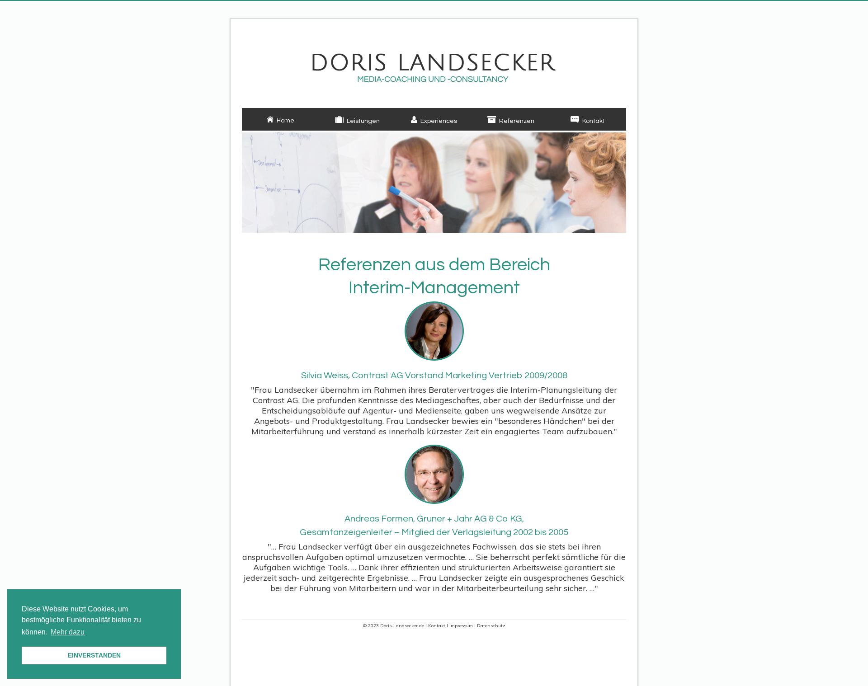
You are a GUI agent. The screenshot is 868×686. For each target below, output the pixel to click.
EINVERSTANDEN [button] (94, 655)
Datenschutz (491, 626)
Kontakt (436, 626)
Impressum (461, 626)
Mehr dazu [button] (68, 632)
